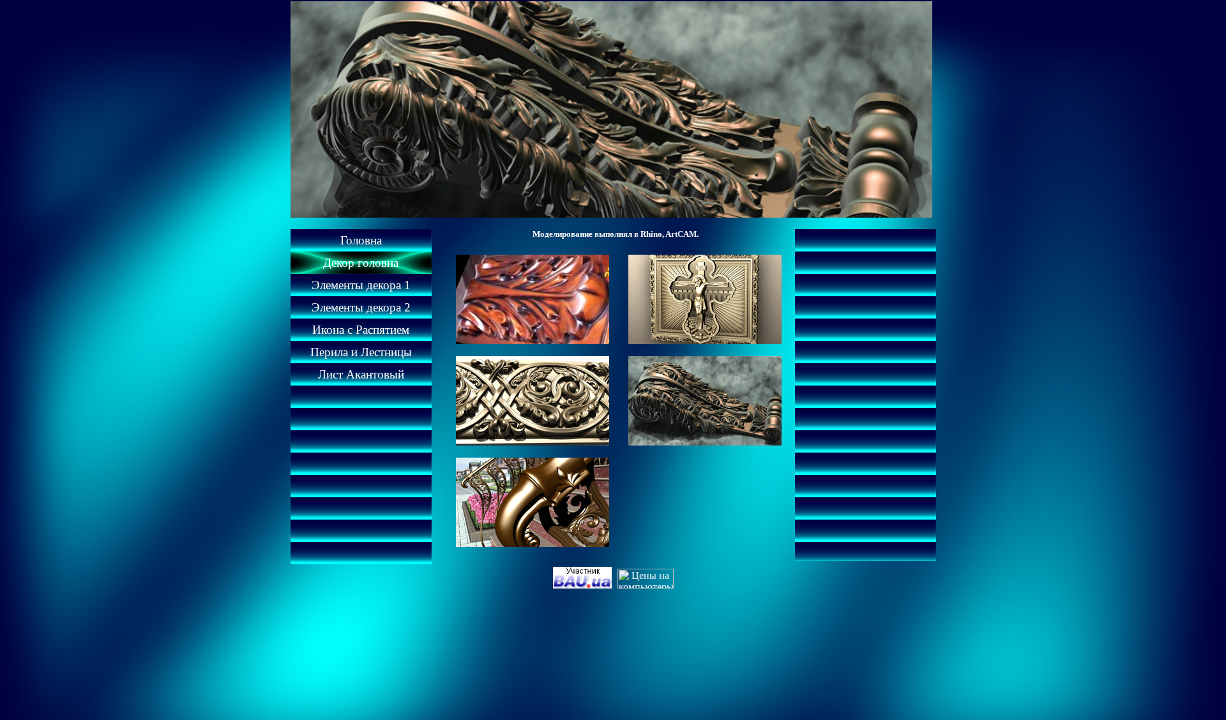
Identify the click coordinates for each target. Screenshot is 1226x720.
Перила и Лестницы (361, 352)
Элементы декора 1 (361, 285)
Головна (361, 240)
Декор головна (360, 262)
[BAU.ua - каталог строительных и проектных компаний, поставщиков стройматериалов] (584, 585)
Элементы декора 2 (361, 307)
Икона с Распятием (360, 329)
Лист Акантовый (361, 374)
